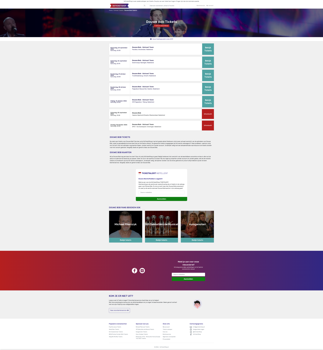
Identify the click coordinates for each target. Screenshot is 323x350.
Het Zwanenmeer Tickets (116, 332)
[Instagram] (142, 270)
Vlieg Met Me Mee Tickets (115, 336)
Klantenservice (167, 334)
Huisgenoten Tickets (141, 332)
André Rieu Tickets (114, 329)
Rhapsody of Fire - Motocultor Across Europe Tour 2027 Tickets (148, 337)
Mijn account (166, 327)
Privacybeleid (166, 339)
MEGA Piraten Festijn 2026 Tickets (118, 334)
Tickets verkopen (167, 329)
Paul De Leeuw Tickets (115, 327)
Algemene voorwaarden (169, 336)
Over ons (165, 332)
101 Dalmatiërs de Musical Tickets (145, 329)
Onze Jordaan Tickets (142, 334)
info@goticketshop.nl (199, 327)
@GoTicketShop (197, 332)
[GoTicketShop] (126, 6)
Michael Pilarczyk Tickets (142, 327)
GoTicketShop (197, 334)
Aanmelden (161, 199)
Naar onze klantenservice (118, 310)
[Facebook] (134, 270)
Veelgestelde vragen (198, 329)
